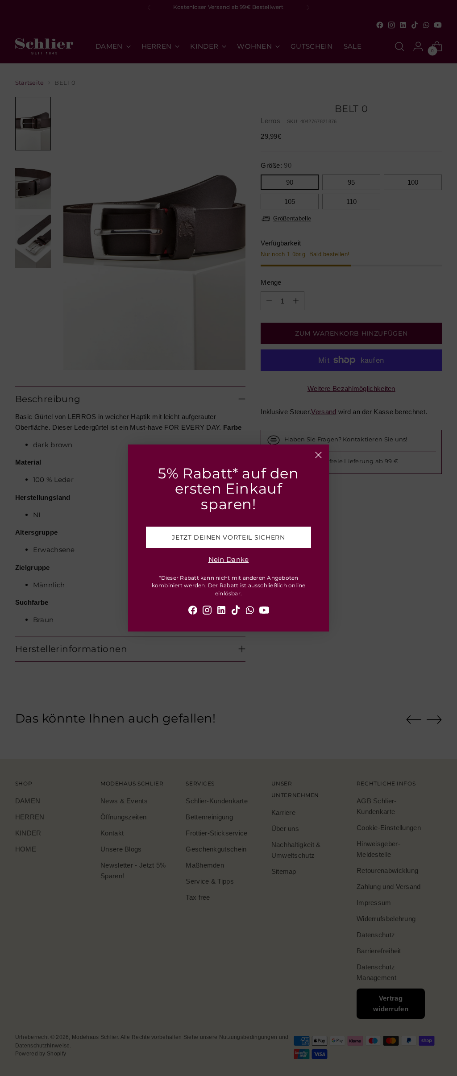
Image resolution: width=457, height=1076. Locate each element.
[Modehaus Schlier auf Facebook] (192, 612)
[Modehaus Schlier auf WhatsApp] (250, 612)
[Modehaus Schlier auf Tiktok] (235, 612)
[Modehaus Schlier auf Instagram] (207, 612)
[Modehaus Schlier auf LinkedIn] (221, 612)
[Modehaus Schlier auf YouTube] (264, 612)
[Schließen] (318, 455)
